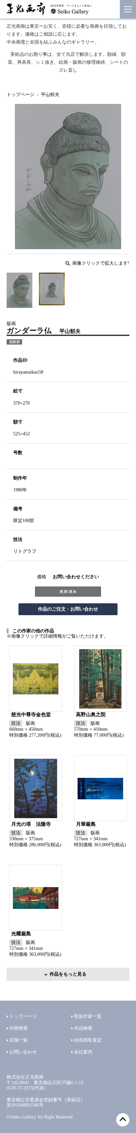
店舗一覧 (18, 1040)
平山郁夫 (50, 94)
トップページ (20, 94)
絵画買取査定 (88, 1040)
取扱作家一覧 (88, 1016)
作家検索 (18, 1028)
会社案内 (83, 1052)
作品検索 (83, 1028)
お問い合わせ (23, 1052)
